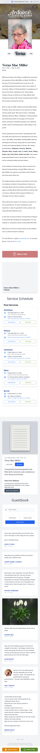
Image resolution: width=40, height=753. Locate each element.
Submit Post (20, 522)
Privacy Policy (14, 745)
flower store (17, 241)
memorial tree (24, 238)
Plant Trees (28, 322)
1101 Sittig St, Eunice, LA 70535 (17, 379)
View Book (9, 464)
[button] (20, 611)
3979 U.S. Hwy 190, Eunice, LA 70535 (19, 398)
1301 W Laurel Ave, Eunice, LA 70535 (19, 318)
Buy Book (19, 464)
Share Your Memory (12, 490)
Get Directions (11, 322)
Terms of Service (25, 745)
